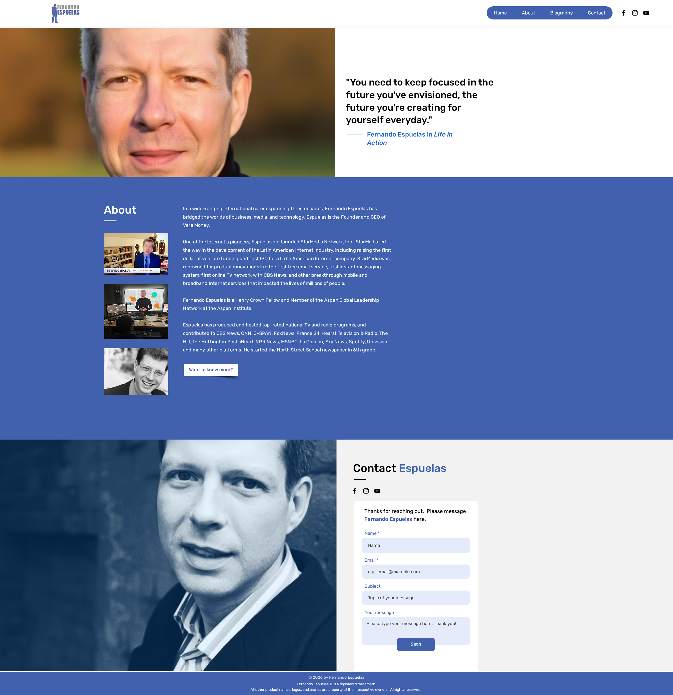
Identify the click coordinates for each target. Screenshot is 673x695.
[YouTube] (377, 491)
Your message (379, 612)
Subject (373, 586)
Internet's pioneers (228, 242)
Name (371, 533)
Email (370, 560)
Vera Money (196, 225)
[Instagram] (366, 491)
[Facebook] (354, 491)
